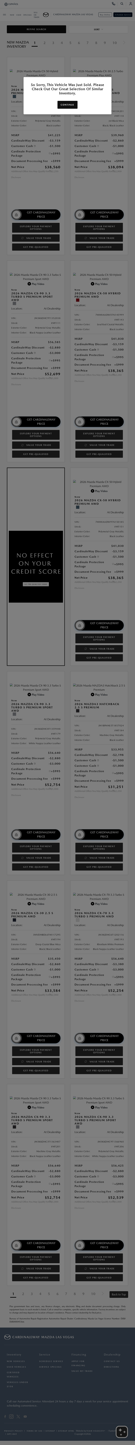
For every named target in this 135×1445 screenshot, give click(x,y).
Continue (67, 104)
